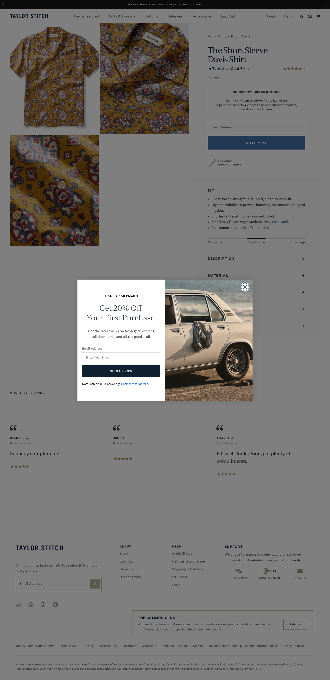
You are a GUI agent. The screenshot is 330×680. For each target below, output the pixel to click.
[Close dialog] (245, 287)
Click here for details (134, 384)
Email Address (92, 348)
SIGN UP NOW (121, 371)
